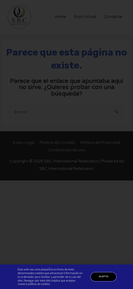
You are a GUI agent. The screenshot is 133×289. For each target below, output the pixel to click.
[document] (66, 144)
